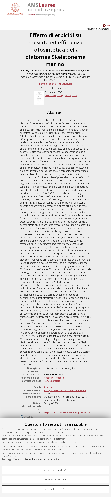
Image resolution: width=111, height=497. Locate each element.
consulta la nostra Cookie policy (42, 459)
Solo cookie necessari (55, 470)
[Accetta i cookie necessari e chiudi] (106, 422)
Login (108, 25)
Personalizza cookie (55, 479)
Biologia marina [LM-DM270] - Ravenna (65, 390)
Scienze (48, 387)
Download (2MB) (54, 95)
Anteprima (71, 95)
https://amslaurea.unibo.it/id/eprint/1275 (67, 412)
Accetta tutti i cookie (55, 489)
